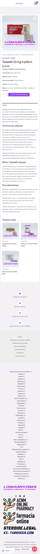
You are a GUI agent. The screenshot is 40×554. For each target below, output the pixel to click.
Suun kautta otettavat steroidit (20, 340)
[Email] (34, 549)
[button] (35, 18)
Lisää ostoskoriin (19, 94)
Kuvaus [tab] (4, 105)
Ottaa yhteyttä (20, 356)
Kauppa (20, 337)
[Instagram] (16, 496)
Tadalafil (17, 55)
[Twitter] (24, 496)
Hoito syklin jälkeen (20, 346)
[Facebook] (20, 496)
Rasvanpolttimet (20, 349)
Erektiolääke (10, 55)
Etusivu (4, 55)
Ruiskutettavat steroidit (20, 343)
